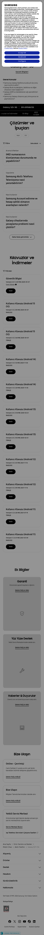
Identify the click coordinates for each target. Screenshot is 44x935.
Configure (22, 61)
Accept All (22, 53)
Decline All (22, 57)
